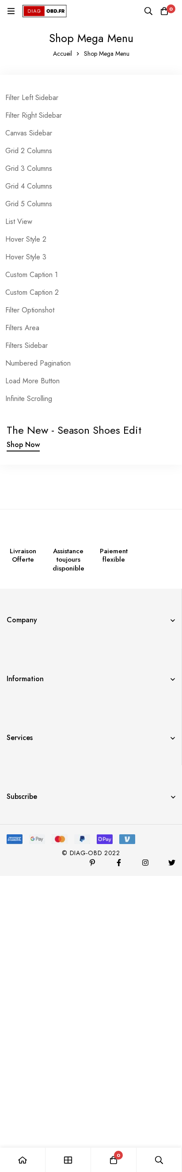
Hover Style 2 (25, 239)
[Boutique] (68, 1160)
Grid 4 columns (28, 186)
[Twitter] (171, 862)
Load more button (32, 381)
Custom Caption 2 (32, 292)
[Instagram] (145, 862)
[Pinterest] (92, 862)
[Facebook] (118, 862)
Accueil (62, 53)
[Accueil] (23, 1160)
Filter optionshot (29, 310)
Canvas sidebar (28, 133)
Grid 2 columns (28, 151)
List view (18, 221)
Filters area (22, 328)
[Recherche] (148, 11)
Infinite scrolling (28, 398)
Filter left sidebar (31, 98)
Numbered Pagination (38, 363)
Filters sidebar (26, 345)
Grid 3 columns (28, 168)
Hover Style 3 (25, 257)
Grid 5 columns (28, 204)
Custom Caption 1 (31, 275)
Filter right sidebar (33, 115)
